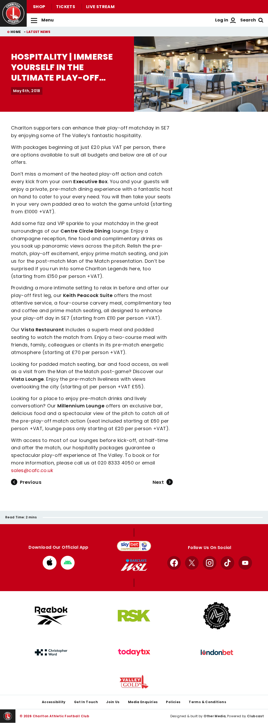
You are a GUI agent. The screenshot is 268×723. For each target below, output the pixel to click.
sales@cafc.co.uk (32, 470)
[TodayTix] (134, 652)
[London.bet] (217, 652)
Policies (173, 702)
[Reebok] (51, 616)
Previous (30, 482)
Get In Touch (86, 702)
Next (158, 482)
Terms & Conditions (207, 702)
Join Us (113, 702)
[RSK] (134, 616)
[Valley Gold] (134, 682)
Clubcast (255, 716)
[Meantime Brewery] (217, 615)
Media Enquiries (143, 702)
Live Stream (100, 7)
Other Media (215, 716)
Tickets (65, 7)
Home (15, 32)
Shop (39, 7)
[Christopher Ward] (51, 652)
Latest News (38, 32)
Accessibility (54, 702)
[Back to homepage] (13, 13)
